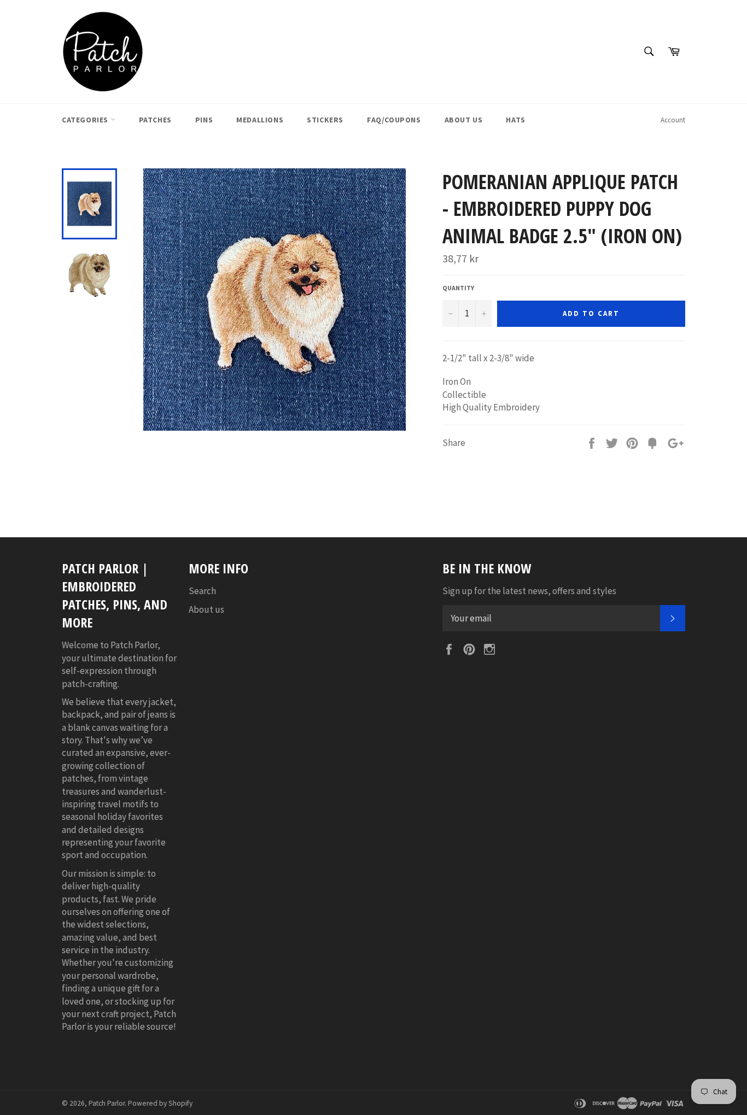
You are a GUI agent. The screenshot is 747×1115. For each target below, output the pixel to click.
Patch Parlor (107, 1103)
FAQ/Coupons (394, 120)
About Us (464, 120)
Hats (515, 120)
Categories (86, 120)
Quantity (458, 288)
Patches (155, 120)
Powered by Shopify (160, 1103)
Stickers (325, 120)
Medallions (259, 120)
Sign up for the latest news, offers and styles (529, 591)
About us (206, 609)
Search (202, 591)
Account (673, 120)
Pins (204, 120)
